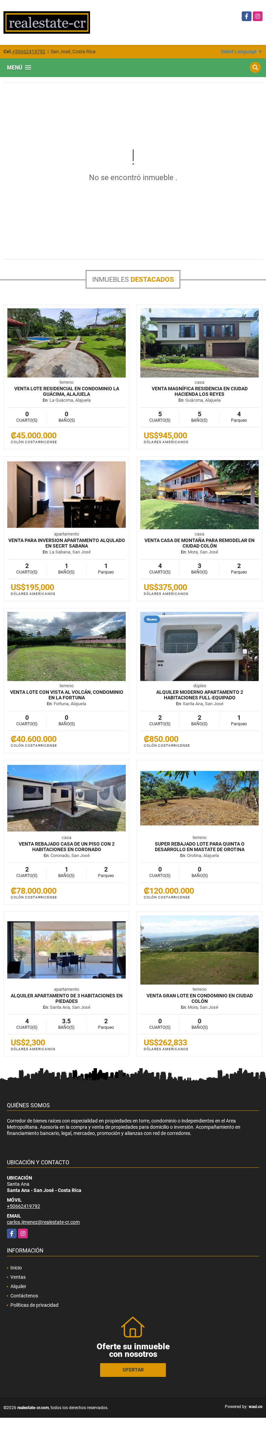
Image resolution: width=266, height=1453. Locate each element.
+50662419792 (28, 51)
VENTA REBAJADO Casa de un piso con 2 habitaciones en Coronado (67, 846)
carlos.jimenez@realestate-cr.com (43, 1222)
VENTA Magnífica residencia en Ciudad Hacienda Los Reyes (200, 391)
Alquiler (18, 1286)
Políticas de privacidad (34, 1305)
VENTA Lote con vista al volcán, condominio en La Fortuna (66, 694)
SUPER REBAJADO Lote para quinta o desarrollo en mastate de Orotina (200, 846)
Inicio (16, 1267)
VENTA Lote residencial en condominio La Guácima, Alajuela (66, 391)
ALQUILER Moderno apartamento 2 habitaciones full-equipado (199, 694)
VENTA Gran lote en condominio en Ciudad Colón (200, 998)
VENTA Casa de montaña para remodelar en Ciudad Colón (199, 543)
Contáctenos (24, 1295)
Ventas (18, 1277)
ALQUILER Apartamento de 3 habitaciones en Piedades (67, 998)
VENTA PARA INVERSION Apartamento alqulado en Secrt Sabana (66, 543)
